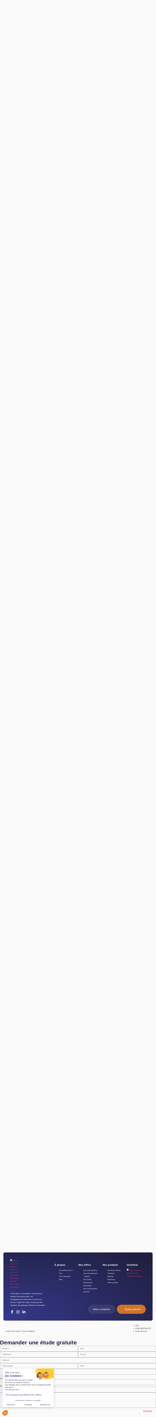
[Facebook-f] (12, 1312)
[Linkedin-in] (24, 1312)
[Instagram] (18, 1312)
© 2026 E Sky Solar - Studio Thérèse (20, 1331)
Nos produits (110, 1265)
